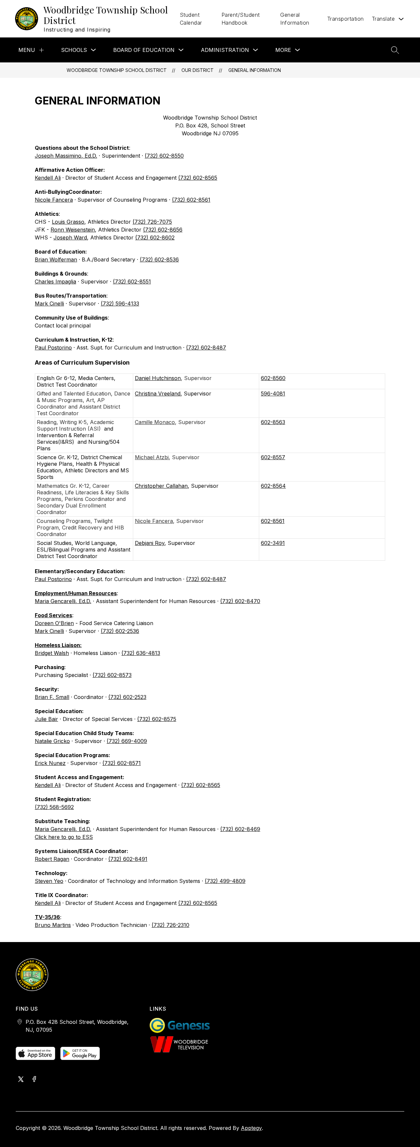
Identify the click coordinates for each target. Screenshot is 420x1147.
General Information (294, 18)
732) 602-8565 (201, 785)
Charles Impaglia (55, 281)
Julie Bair (46, 719)
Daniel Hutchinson (158, 378)
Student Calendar (191, 18)
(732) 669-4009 (127, 741)
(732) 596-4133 (120, 303)
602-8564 (273, 486)
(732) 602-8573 (112, 675)
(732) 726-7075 (152, 221)
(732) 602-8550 (164, 155)
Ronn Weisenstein (73, 229)
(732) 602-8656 (162, 229)
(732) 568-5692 (54, 807)
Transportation (345, 18)
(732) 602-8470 (240, 601)
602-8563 (273, 422)
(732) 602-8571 (121, 763)
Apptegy (251, 1128)
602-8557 (273, 457)
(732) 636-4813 (140, 653)
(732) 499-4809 (225, 881)
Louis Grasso (68, 221)
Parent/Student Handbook (240, 18)
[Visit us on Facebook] (34, 1079)
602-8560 (273, 378)
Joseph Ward (70, 237)
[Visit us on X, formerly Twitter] (21, 1079)
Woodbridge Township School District (117, 70)
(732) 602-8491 (127, 859)
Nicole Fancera (54, 199)
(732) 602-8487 (206, 347)
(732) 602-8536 (159, 259)
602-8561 (272, 521)
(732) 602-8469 (240, 829)
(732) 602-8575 (156, 719)
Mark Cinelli (49, 303)
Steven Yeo (49, 881)
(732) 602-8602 (155, 237)
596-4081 (273, 393)
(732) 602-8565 (197, 177)
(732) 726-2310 (170, 925)
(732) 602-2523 (127, 697)
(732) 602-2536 (120, 631)
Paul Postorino (53, 347)
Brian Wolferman (56, 259)
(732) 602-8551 (132, 281)
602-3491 (273, 543)
